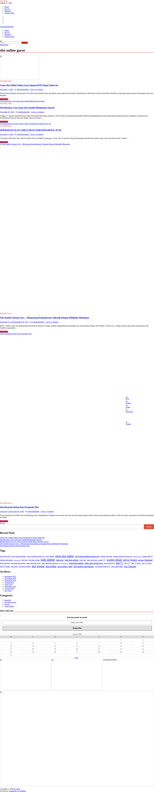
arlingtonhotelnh (23, 89)
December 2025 (10, 576)
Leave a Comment (36, 89)
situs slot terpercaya (93, 563)
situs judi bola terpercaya (50, 563)
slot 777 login (147, 563)
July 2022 (8, 591)
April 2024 (8, 584)
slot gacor (14, 567)
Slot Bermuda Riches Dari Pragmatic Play (19, 507)
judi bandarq (17, 560)
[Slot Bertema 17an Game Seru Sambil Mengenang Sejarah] (77, 101)
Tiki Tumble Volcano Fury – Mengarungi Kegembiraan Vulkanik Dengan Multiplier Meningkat (44, 317)
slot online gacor (6, 81)
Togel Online (9, 606)
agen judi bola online (18, 556)
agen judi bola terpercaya (36, 556)
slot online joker (64, 566)
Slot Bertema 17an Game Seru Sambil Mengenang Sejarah (27, 107)
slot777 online (5, 567)
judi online (48, 559)
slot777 (120, 562)
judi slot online (71, 560)
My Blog (17, 789)
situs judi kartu (64, 563)
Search (2, 523)
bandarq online (137, 556)
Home (7, 7)
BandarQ (8, 11)
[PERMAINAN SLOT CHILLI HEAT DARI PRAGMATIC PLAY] (77, 124)
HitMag (23, 791)
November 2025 (10, 578)
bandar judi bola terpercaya (122, 556)
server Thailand (145, 560)
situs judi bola (5, 563)
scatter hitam (114, 559)
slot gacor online (25, 567)
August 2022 (9, 589)
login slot (82, 560)
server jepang (130, 559)
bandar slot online (6, 560)
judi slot (59, 560)
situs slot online (76, 563)
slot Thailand (130, 566)
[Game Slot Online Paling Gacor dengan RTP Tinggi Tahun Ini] (77, 67)
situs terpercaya (109, 563)
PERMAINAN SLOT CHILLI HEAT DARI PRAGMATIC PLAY (30, 130)
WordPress (13, 791)
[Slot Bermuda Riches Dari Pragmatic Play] (77, 417)
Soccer (7, 9)
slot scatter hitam (117, 567)
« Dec (76, 658)
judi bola (24, 560)
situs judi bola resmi (33, 563)
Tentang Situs (9, 13)
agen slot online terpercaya (87, 556)
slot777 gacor (136, 563)
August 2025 (9, 582)
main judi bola (92, 560)
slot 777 (127, 563)
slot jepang (38, 566)
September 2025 (10, 580)
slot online (51, 566)
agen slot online (64, 556)
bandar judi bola (106, 556)
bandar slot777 (147, 556)
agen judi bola (5, 556)
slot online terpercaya (102, 567)
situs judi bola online (18, 563)
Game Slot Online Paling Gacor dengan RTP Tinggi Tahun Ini (29, 85)
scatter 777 (102, 560)
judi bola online (34, 560)
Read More (4, 99)
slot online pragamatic (84, 566)
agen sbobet (50, 556)
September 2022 (10, 587)
